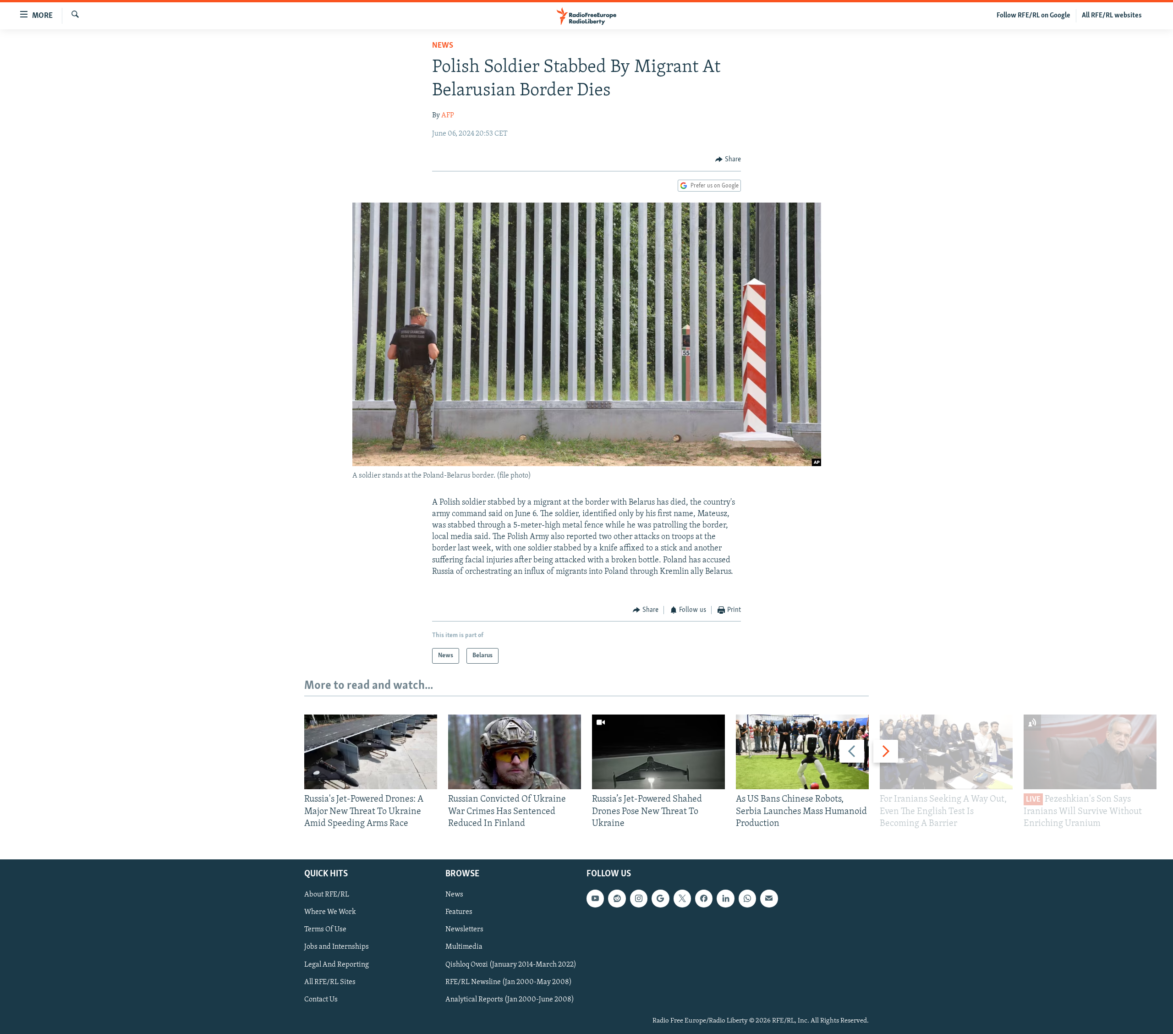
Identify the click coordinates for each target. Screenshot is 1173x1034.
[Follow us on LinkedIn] (725, 898)
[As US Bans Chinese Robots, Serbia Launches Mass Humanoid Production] (802, 752)
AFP (447, 115)
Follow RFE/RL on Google (1033, 15)
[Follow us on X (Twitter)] (682, 898)
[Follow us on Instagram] (638, 898)
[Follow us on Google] (660, 898)
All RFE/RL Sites (330, 982)
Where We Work (330, 912)
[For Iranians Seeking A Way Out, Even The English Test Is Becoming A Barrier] (946, 752)
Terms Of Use (325, 930)
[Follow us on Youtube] (595, 898)
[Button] (728, 159)
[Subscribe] (769, 898)
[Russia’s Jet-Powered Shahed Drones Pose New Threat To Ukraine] (658, 752)
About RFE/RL (326, 894)
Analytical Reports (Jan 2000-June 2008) (509, 999)
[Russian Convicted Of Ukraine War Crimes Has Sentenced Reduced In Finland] (514, 752)
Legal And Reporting (336, 964)
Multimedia (463, 947)
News (442, 46)
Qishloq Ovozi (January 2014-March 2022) (510, 964)
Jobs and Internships (336, 947)
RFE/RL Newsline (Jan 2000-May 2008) (508, 982)
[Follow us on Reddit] (616, 898)
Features (458, 912)
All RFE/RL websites (1112, 15)
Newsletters (464, 930)
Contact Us (321, 999)
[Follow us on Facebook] (704, 898)
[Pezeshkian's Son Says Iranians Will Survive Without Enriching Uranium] (1090, 752)
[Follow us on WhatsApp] (747, 898)
